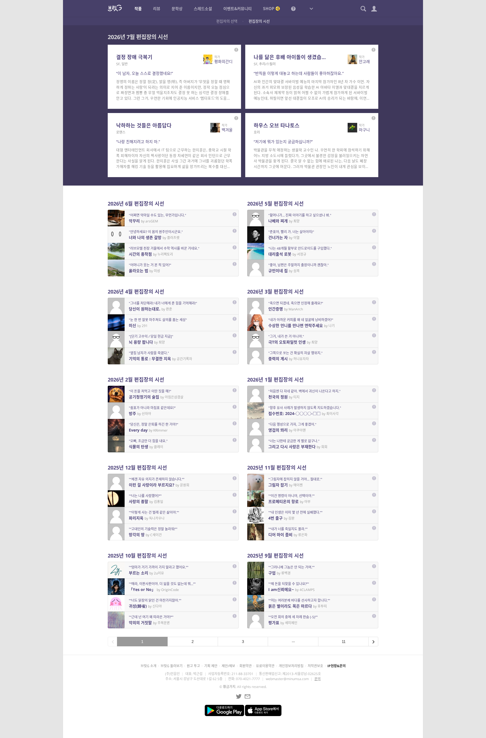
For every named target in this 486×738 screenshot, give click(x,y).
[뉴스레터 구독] (247, 696)
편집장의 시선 (259, 21)
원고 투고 (193, 665)
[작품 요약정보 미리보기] (236, 50)
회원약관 (245, 665)
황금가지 (229, 686)
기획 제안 (210, 665)
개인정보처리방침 (291, 665)
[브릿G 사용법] (293, 8)
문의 (317, 678)
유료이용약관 (265, 665)
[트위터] (239, 696)
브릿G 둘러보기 (172, 665)
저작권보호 (315, 665)
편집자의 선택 (226, 21)
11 (343, 641)
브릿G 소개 (148, 665)
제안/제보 (228, 665)
